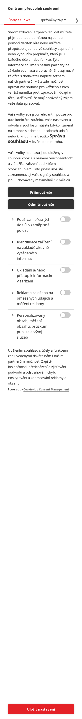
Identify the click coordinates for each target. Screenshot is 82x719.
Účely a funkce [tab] (19, 20)
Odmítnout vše (41, 204)
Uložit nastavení (41, 709)
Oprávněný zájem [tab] (53, 20)
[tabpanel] (41, 215)
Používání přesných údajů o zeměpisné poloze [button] (33, 225)
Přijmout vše (41, 192)
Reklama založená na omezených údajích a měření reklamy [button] (35, 298)
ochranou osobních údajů (48, 130)
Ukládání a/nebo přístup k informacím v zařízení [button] (35, 276)
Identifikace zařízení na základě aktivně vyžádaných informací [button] (34, 250)
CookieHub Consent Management (46, 389)
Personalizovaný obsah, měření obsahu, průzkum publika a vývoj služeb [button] (32, 326)
